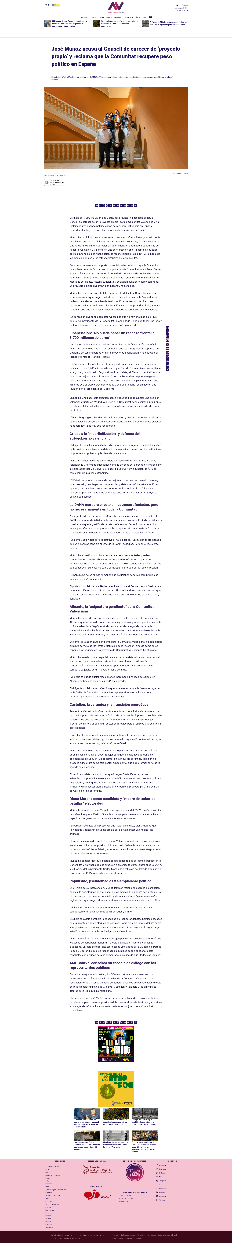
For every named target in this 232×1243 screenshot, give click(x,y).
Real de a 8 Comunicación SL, (94, 1235)
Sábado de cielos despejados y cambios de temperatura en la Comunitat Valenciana (115, 1144)
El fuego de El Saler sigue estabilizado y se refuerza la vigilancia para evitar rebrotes (144, 1122)
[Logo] (116, 7)
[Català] (54, 5)
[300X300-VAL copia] (116, 1089)
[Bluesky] (121, 205)
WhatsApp (162, 1188)
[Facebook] (107, 205)
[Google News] (96, 205)
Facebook (162, 1165)
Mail (160, 1177)
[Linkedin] (124, 205)
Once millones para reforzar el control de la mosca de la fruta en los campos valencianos (119, 23)
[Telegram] (114, 205)
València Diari (123, 1202)
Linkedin (162, 1173)
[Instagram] (103, 205)
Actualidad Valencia (179, 173)
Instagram (162, 1169)
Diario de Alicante (125, 1196)
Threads (162, 1200)
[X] (110, 205)
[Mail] (157, 1177)
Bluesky (162, 1192)
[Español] (58, 5)
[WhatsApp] (157, 1188)
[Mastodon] (117, 205)
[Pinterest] (131, 205)
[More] (135, 205)
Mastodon (162, 1196)
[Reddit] (128, 205)
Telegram (162, 1181)
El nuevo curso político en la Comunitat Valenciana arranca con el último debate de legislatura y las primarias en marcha (144, 1147)
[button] (46, 5)
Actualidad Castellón (126, 1199)
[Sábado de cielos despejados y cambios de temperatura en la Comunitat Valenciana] (116, 1135)
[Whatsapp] (100, 205)
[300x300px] (116, 1061)
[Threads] (157, 1200)
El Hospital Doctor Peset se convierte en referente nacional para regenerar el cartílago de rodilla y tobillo (69, 23)
